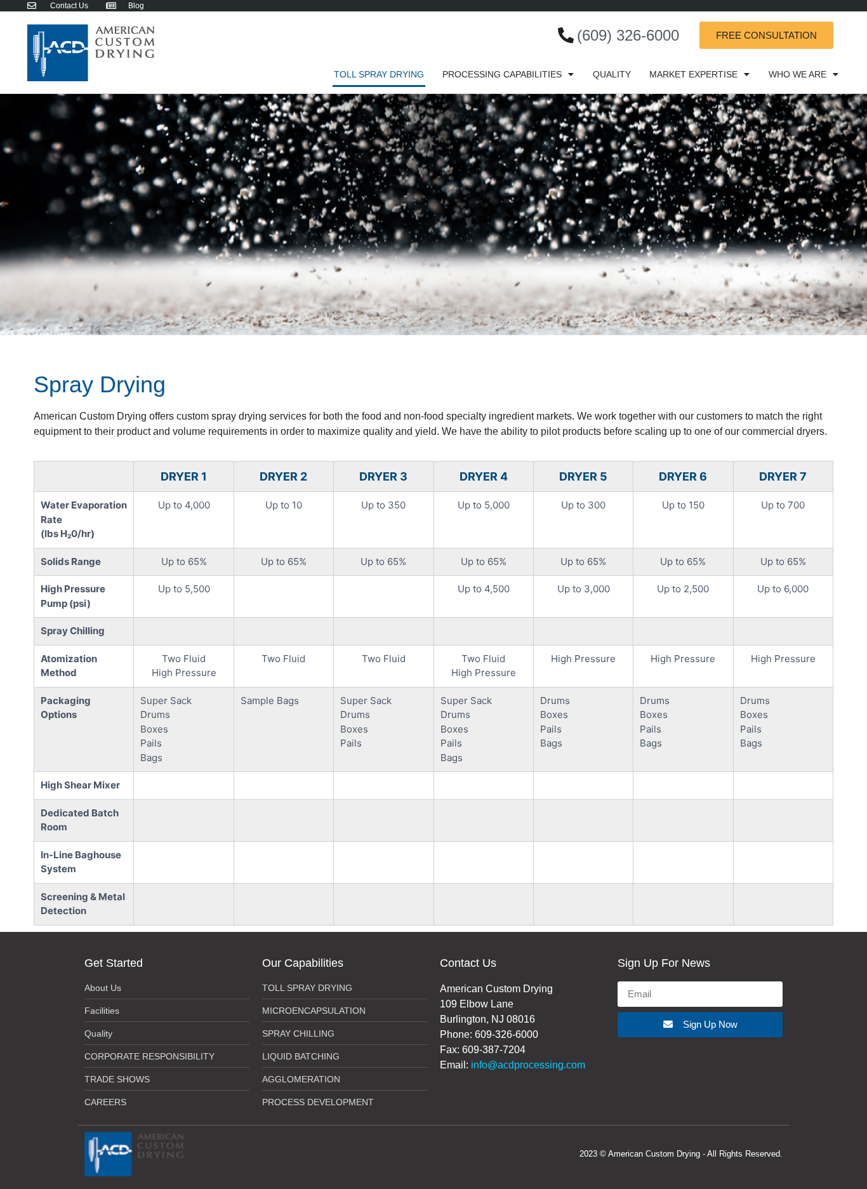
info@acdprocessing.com (528, 1064)
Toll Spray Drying (379, 74)
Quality (612, 74)
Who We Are (797, 74)
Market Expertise (693, 74)
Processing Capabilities (502, 74)
